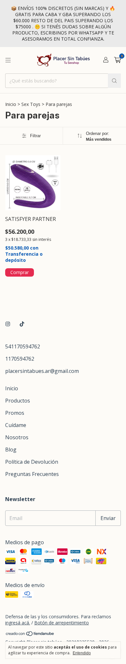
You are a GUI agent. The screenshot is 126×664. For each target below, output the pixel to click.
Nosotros (16, 437)
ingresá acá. (17, 623)
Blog (10, 449)
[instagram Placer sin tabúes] (7, 323)
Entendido (82, 653)
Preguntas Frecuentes (32, 474)
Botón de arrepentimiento (61, 623)
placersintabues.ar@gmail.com (42, 371)
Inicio (10, 104)
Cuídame (15, 425)
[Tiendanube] (30, 635)
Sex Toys (30, 104)
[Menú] (8, 60)
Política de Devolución (31, 461)
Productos (17, 400)
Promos (14, 412)
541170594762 (22, 346)
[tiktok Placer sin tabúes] (22, 323)
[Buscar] (114, 80)
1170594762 (19, 358)
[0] (117, 60)
